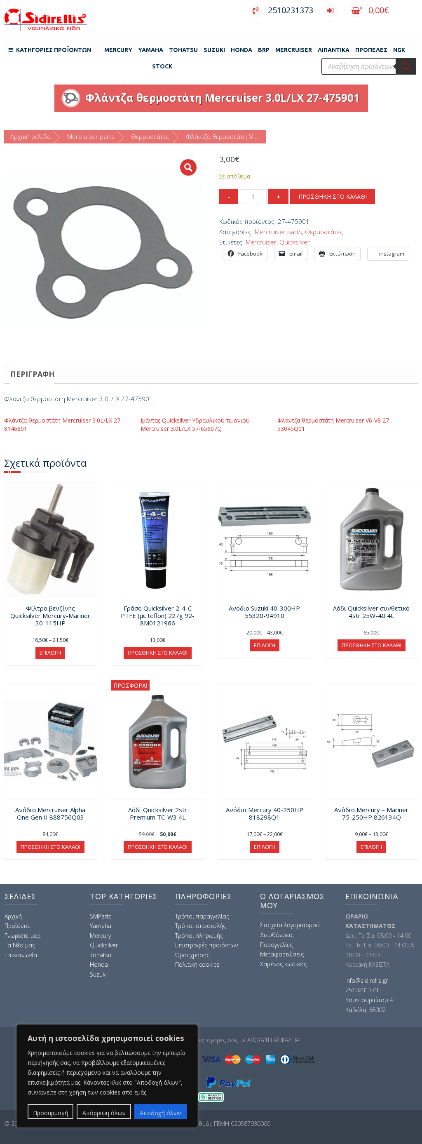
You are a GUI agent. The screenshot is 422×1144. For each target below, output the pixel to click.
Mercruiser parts (91, 136)
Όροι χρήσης (192, 955)
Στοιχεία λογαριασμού (290, 925)
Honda (241, 50)
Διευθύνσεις (276, 935)
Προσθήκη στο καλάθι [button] (158, 652)
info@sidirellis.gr (366, 980)
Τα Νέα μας (20, 945)
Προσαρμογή (50, 1113)
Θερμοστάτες (150, 136)
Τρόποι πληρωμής (199, 936)
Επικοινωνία (21, 955)
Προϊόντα (17, 926)
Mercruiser (261, 242)
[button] (188, 167)
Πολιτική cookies (197, 964)
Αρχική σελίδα (30, 136)
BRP (264, 50)
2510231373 (290, 10)
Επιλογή (50, 652)
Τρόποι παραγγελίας (202, 916)
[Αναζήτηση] (406, 66)
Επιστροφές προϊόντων (206, 945)
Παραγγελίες (276, 945)
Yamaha (150, 50)
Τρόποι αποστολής (200, 926)
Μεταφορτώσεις (282, 954)
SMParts (101, 916)
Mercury (118, 50)
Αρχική (13, 916)
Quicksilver (294, 242)
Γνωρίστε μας (22, 936)
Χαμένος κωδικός (283, 964)
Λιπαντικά (333, 50)
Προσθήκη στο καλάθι (332, 196)
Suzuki (214, 50)
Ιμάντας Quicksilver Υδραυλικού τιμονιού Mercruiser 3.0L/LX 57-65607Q (195, 424)
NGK (399, 50)
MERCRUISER (293, 50)
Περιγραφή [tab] (32, 374)
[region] (107, 1076)
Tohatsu (183, 50)
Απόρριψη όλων (104, 1113)
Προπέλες (371, 50)
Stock (162, 66)
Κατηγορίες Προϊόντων (53, 50)
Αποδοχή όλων (160, 1113)
